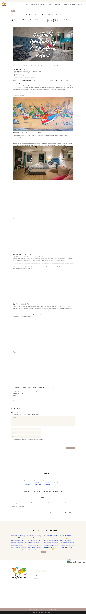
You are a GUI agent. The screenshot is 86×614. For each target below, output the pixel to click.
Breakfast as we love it (18, 74)
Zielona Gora (51, 21)
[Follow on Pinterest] (46, 571)
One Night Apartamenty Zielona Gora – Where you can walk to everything (27, 71)
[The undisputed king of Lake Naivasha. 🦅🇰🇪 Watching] (34, 542)
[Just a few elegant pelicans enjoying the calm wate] (67, 542)
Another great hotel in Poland (19, 398)
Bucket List (73, 4)
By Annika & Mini (19, 19)
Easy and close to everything (19, 75)
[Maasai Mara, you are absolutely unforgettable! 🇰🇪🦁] (18, 542)
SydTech (51, 612)
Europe (50, 4)
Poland (54, 20)
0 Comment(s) (67, 19)
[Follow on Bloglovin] (42, 571)
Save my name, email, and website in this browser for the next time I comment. (29, 439)
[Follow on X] (44, 571)
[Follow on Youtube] (39, 571)
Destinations (58, 4)
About (79, 4)
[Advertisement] (43, 461)
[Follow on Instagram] (37, 571)
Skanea (40, 612)
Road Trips (66, 4)
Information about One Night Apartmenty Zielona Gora (25, 77)
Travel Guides (33, 4)
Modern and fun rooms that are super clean (22, 72)
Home (27, 4)
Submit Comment (70, 447)
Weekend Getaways (42, 4)
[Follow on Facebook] (35, 571)
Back (13, 10)
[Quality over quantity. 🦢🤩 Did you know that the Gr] (51, 542)
